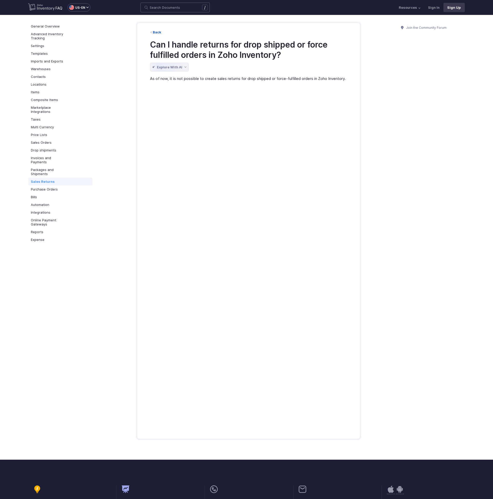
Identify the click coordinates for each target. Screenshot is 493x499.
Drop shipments (43, 150)
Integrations (40, 212)
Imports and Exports (47, 61)
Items (35, 92)
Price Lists (39, 135)
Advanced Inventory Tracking (47, 36)
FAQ (58, 8)
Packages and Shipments (42, 172)
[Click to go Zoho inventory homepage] (41, 7)
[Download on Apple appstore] (400, 492)
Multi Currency (42, 127)
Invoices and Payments (41, 160)
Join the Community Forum (426, 28)
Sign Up (454, 7)
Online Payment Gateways (43, 222)
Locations (38, 84)
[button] (76, 7)
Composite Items (44, 100)
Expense (37, 240)
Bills (34, 197)
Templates (39, 53)
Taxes (36, 119)
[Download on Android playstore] (391, 492)
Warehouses (41, 69)
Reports (37, 232)
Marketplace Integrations (41, 109)
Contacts (38, 77)
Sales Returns (43, 181)
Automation (40, 205)
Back (157, 32)
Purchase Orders (44, 189)
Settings (37, 46)
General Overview (45, 26)
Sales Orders (41, 142)
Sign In (434, 7)
